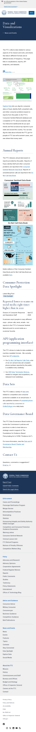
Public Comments (9, 576)
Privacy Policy (7, 699)
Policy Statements (9, 586)
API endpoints (14, 356)
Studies (5, 579)
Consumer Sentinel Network (12, 535)
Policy (5, 556)
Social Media (7, 657)
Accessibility (7, 706)
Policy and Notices (8, 703)
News (5, 631)
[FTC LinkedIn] (13, 728)
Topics (5, 641)
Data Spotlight (8, 651)
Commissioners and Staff (12, 675)
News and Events (11, 33)
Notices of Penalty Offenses (13, 545)
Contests (6, 644)
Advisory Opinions (9, 563)
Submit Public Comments (11, 486)
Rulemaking (7, 515)
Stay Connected (8, 648)
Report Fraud (7, 482)
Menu (31, 12)
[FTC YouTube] (17, 728)
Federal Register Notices (11, 570)
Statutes (6, 518)
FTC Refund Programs (10, 542)
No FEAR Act (6, 712)
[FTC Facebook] (4, 724)
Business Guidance (9, 614)
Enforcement (7, 498)
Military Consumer (9, 607)
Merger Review (8, 508)
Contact (5, 691)
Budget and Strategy (10, 682)
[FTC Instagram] (7, 728)
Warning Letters (8, 532)
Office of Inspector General (12, 685)
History (5, 672)
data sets (25, 392)
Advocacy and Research (11, 560)
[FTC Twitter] (10, 728)
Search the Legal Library (10, 489)
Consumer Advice (9, 604)
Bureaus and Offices (10, 678)
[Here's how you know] (18, 4)
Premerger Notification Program (14, 505)
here (10, 275)
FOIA (4, 709)
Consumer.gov (8, 610)
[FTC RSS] (20, 728)
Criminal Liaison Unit (10, 539)
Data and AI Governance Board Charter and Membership (17, 444)
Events (5, 635)
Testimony (6, 583)
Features (6, 638)
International (7, 589)
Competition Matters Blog (12, 548)
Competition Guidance (11, 617)
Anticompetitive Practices (12, 512)
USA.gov (5, 719)
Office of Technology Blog (12, 592)
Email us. (6, 465)
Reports (5, 573)
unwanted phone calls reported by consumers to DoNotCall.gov (18, 403)
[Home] (15, 14)
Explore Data (7, 106)
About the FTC (8, 665)
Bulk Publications (9, 620)
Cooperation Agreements (11, 566)
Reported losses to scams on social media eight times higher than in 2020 (18, 305)
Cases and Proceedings (11, 502)
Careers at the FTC (9, 688)
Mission (5, 669)
